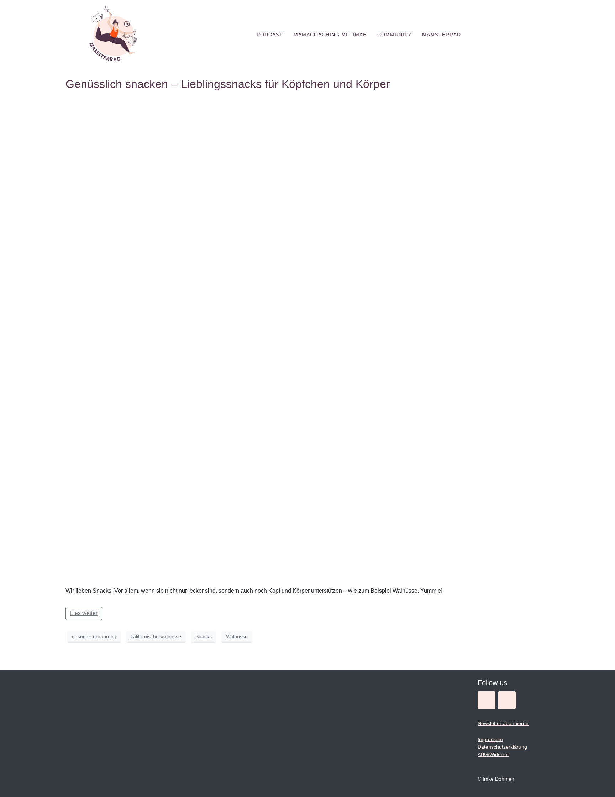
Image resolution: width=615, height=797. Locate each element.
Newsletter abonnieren (503, 723)
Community (394, 34)
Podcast (270, 34)
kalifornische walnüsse (156, 636)
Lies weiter (84, 613)
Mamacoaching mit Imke (330, 34)
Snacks (203, 636)
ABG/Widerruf (493, 754)
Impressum (490, 739)
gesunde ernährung (94, 636)
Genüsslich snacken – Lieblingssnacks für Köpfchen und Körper (227, 84)
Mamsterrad (441, 34)
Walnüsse (237, 636)
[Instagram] (486, 700)
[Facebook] (507, 700)
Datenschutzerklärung (502, 747)
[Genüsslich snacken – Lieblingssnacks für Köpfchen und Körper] (307, 338)
